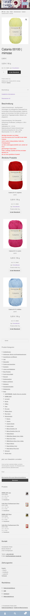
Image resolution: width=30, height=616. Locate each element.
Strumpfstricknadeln (8, 386)
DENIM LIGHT (8, 396)
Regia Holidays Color (12, 446)
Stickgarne (6, 384)
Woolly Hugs (8, 453)
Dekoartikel (6, 362)
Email (3, 471)
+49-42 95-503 (10, 554)
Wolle (11, 11)
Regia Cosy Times (11, 438)
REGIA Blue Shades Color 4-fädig (15, 436)
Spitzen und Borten (8, 381)
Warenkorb (23, 612)
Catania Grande (10, 423)
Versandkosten (15, 68)
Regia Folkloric (10, 443)
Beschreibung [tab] (5, 90)
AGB (5, 591)
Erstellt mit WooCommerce (21, 607)
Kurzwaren (6, 367)
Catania (23, 11)
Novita (6, 401)
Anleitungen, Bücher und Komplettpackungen (14, 354)
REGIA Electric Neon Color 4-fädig (15, 441)
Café (4, 359)
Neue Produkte (7, 371)
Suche (15, 613)
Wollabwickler (6, 389)
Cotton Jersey (10, 426)
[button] (26, 19)
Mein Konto (5, 613)
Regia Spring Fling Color (13, 448)
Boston (8, 419)
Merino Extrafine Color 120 (13, 431)
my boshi (7, 399)
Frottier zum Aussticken (9, 364)
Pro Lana (7, 409)
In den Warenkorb (14, 72)
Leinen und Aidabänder (9, 369)
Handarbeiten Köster (9, 5)
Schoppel (7, 451)
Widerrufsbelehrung (9, 596)
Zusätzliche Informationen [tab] (8, 94)
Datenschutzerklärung (9, 588)
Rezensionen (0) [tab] (6, 98)
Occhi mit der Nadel (8, 374)
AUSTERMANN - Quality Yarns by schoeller (15, 394)
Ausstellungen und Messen (10, 357)
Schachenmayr (17, 11)
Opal (6, 406)
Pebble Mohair (10, 433)
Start (4, 11)
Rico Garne (7, 414)
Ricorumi (5, 376)
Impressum (6, 594)
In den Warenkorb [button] (15, 212)
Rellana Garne (8, 411)
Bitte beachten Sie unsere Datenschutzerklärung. (14, 477)
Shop (8, 11)
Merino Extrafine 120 (12, 428)
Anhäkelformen (7, 352)
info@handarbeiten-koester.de (13, 556)
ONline (6, 404)
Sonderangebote (7, 379)
